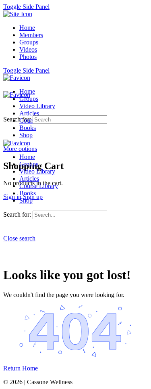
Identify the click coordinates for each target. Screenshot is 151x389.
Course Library (38, 185)
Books (27, 193)
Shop (26, 200)
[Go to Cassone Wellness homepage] (16, 77)
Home (27, 156)
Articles (29, 178)
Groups (28, 164)
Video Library (37, 171)
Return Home (20, 368)
